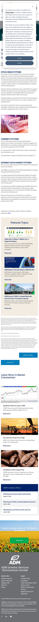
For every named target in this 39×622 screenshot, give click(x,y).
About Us (4, 585)
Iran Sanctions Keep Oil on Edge (14, 438)
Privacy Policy (25, 578)
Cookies (23, 589)
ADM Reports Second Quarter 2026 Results (19, 270)
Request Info (5, 583)
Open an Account (6, 581)
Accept (19, 58)
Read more (8, 253)
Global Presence (6, 578)
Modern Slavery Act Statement (27, 593)
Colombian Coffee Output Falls (13, 470)
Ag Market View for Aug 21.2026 (14, 406)
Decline (19, 63)
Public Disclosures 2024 (29, 583)
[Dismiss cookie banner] (33, 6)
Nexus (3, 587)
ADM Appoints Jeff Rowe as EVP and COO (16, 510)
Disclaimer (24, 581)
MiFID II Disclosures (27, 587)
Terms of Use (25, 585)
